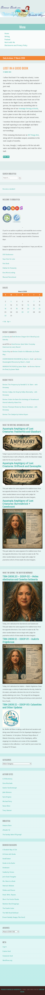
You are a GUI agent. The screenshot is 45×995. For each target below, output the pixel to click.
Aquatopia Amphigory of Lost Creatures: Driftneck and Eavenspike (22, 465)
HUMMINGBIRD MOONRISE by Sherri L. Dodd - (18, 359)
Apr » (9, 321)
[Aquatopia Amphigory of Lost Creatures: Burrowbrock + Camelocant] (22, 548)
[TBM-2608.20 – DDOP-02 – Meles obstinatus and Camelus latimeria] (22, 621)
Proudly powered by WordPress (11, 989)
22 (39, 309)
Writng (7, 36)
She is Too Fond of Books (11, 899)
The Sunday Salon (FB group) (12, 834)
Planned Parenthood (9, 277)
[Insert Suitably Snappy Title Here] (14, 917)
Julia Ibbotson (7, 792)
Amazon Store (7, 825)
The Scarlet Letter (8, 908)
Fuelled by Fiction (8, 872)
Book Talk (6, 157)
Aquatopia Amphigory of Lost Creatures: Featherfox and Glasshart (22, 430)
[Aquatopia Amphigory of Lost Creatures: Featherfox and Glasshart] (22, 451)
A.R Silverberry (7, 779)
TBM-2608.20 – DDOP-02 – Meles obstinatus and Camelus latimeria (20, 578)
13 (28, 305)
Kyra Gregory (7, 797)
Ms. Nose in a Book (9, 881)
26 (22, 312)
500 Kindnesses (8, 254)
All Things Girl (33, 135)
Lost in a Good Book (15, 68)
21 (34, 309)
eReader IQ (6, 830)
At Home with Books (9, 854)
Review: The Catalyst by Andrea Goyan (15, 414)
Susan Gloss (6, 806)
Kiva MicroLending (9, 272)
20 (28, 309)
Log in (5, 947)
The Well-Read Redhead (10, 913)
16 (5, 309)
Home (6, 33)
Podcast (7, 39)
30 (5, 316)
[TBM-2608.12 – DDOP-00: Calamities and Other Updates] (11, 726)
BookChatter (7, 859)
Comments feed (8, 956)
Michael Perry (7, 801)
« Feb (4, 321)
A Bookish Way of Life (10, 850)
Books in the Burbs (9, 863)
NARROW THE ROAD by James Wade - (15, 366)
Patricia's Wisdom (8, 886)
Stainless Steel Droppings (11, 904)
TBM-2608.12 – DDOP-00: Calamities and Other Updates (22, 706)
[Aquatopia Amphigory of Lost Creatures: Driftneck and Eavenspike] (22, 485)
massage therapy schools (28, 108)
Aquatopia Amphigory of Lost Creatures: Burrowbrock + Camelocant (18, 503)
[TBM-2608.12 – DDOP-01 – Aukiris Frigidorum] (22, 683)
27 (28, 312)
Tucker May (6, 351)
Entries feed (7, 951)
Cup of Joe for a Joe (9, 259)
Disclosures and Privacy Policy (15, 45)
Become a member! (9, 189)
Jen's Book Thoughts (9, 877)
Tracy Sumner (7, 810)
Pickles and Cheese (9, 890)
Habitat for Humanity (9, 268)
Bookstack (6, 868)
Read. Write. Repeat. (9, 895)
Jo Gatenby (6, 337)
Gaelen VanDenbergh (10, 788)
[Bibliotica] (22, 19)
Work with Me (9, 42)
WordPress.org (7, 960)
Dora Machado (7, 783)
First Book (6, 263)
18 (17, 309)
